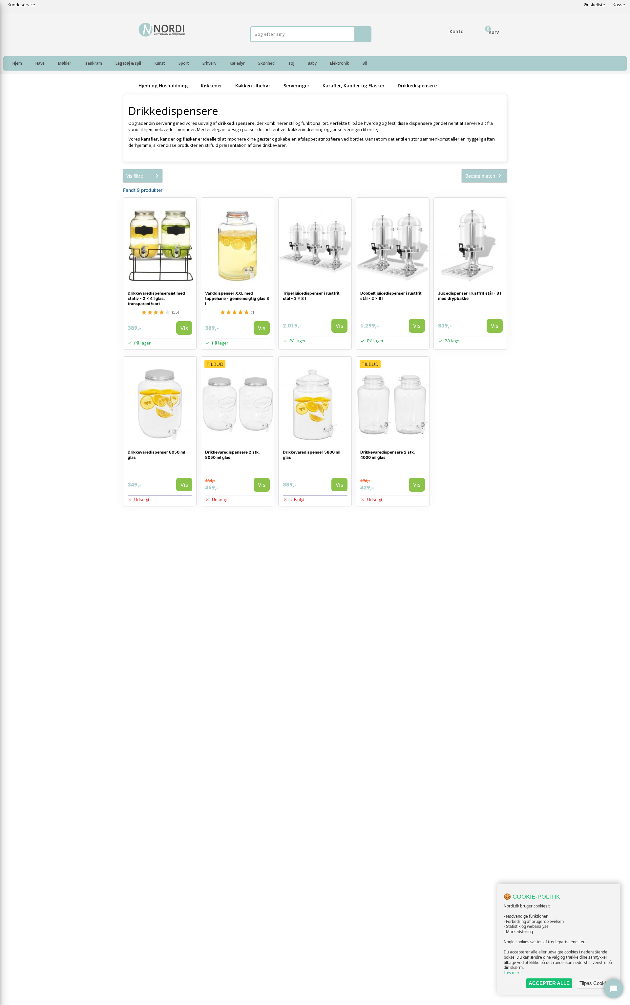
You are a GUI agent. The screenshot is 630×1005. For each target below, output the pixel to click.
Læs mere (513, 972)
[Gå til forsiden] (129, 85)
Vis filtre (134, 176)
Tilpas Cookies (595, 983)
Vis (184, 328)
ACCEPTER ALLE (549, 983)
